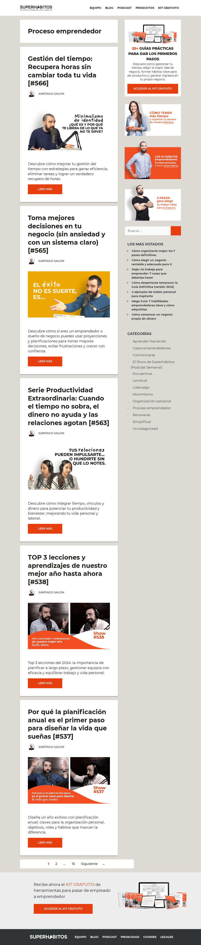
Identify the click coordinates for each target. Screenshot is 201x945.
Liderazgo (141, 387)
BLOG (109, 8)
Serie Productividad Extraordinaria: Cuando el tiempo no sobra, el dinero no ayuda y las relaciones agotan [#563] (68, 406)
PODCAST (124, 8)
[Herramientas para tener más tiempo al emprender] (153, 135)
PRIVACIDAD (130, 937)
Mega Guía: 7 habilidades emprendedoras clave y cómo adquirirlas (153, 305)
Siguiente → (93, 864)
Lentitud (140, 380)
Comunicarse (144, 355)
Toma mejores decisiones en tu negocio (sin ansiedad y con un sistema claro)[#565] (66, 234)
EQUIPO (95, 8)
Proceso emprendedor (152, 408)
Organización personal (152, 401)
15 (73, 864)
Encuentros (142, 374)
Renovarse (141, 415)
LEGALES (166, 937)
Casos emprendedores (151, 348)
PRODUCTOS (145, 8)
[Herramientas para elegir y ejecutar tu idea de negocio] (153, 219)
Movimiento (143, 394)
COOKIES (149, 937)
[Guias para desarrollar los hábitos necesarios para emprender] (153, 178)
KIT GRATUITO (168, 8)
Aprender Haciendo (149, 341)
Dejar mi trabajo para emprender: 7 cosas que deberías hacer (149, 273)
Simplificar (142, 422)
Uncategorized (145, 429)
